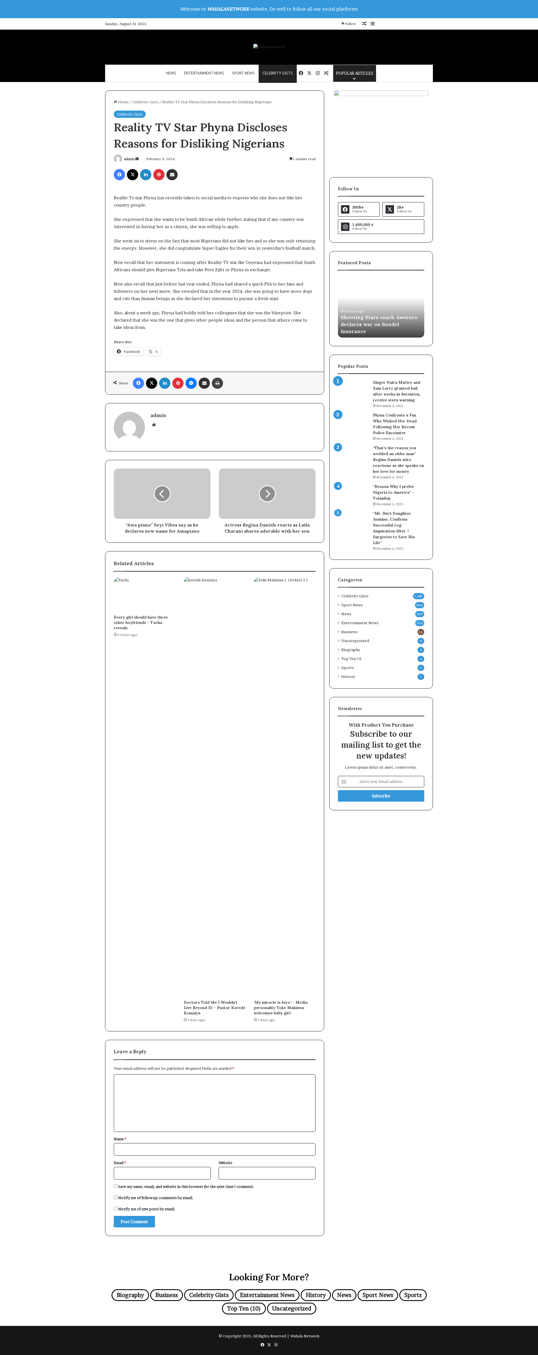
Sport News (243, 73)
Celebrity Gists (278, 73)
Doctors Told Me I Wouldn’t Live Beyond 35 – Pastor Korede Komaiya (214, 1007)
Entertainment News (204, 73)
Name (120, 1139)
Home (123, 102)
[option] (381, 307)
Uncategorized (355, 640)
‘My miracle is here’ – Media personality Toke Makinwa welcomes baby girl (281, 1007)
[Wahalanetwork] (269, 47)
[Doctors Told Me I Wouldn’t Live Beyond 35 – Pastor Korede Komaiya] (214, 787)
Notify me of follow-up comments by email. (155, 1197)
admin (129, 159)
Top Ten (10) (244, 1308)
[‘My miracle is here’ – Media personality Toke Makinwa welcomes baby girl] (285, 787)
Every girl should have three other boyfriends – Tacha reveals (141, 622)
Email (120, 1162)
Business (349, 631)
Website (225, 1162)
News (171, 73)
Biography (350, 649)
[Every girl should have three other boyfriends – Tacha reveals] (144, 594)
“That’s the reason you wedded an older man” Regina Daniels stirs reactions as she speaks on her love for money (398, 459)
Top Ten (351, 658)
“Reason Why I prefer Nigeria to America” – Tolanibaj (393, 492)
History (348, 676)
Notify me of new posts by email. (146, 1209)
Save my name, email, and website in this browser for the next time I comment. (186, 1186)
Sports (347, 667)
